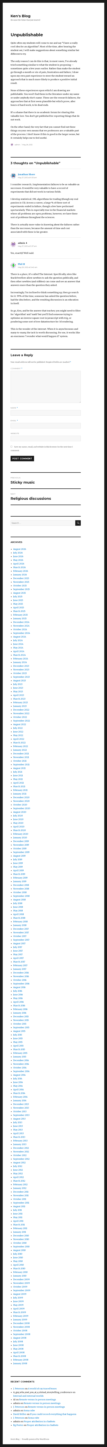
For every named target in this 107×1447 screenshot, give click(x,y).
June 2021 (18, 775)
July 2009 (18, 1297)
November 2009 (21, 1283)
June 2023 (18, 688)
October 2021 (19, 761)
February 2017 (20, 965)
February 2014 (20, 1097)
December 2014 (21, 1060)
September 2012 (21, 1159)
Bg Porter (18, 1425)
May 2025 (18, 604)
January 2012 (19, 1188)
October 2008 (20, 1330)
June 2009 (18, 1301)
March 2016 (19, 1005)
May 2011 (17, 1217)
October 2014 (19, 1067)
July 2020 (18, 815)
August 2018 (19, 899)
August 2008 (19, 1338)
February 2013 (20, 1140)
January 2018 (19, 925)
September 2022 (21, 720)
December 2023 (21, 666)
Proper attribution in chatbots (39, 1421)
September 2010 (21, 1246)
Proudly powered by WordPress (35, 1439)
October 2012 (19, 1155)
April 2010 (18, 1265)
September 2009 (21, 1290)
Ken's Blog (21, 16)
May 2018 (18, 910)
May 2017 (18, 954)
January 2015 (19, 1056)
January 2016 (19, 1013)
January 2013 (19, 1144)
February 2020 (20, 834)
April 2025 (18, 607)
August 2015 (19, 1031)
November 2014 (21, 1064)
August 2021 (19, 768)
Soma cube (29, 1410)
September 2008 (21, 1334)
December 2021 (21, 753)
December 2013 (21, 1104)
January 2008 (20, 1363)
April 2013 (18, 1133)
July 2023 (17, 684)
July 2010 (17, 1254)
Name (14, 408)
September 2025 (21, 589)
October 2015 (19, 1023)
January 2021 (19, 793)
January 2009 (20, 1319)
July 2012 (17, 1166)
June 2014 (18, 1082)
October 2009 (20, 1286)
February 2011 (20, 1228)
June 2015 (18, 1038)
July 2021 (17, 772)
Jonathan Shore (26, 174)
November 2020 (21, 801)
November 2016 (21, 976)
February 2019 (20, 877)
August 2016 (19, 987)
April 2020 (18, 826)
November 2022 (21, 713)
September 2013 (21, 1115)
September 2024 (21, 633)
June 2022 (18, 731)
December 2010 (21, 1235)
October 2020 (20, 804)
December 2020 (21, 797)
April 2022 (18, 739)
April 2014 (18, 1089)
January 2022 (20, 750)
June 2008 (18, 1345)
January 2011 (19, 1232)
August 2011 (19, 1206)
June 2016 (18, 994)
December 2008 (21, 1323)
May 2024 (18, 647)
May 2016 (18, 998)
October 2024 (20, 629)
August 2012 (19, 1162)
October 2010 (20, 1243)
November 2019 (21, 845)
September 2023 (21, 677)
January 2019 (19, 881)
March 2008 (19, 1356)
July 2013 (17, 1122)
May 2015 (18, 1042)
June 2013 (18, 1126)
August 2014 (19, 1075)
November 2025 (21, 582)
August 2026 (19, 549)
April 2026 (18, 563)
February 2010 (20, 1272)
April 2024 (18, 651)
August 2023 (19, 680)
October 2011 (19, 1199)
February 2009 (20, 1316)
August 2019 (19, 856)
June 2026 (18, 556)
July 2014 (17, 1078)
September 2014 (21, 1071)
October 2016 (19, 980)
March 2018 (19, 918)
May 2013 (18, 1129)
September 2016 (21, 983)
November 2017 (21, 932)
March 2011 (19, 1224)
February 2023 (20, 702)
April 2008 (19, 1352)
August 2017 (19, 943)
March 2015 (19, 1049)
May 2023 (18, 691)
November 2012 (21, 1151)
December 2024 (21, 622)
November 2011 (21, 1195)
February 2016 (20, 1009)
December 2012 (21, 1148)
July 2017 (17, 947)
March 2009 (19, 1312)
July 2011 (17, 1210)
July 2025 (17, 596)
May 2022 (18, 735)
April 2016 (18, 1002)
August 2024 (19, 636)
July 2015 (17, 1034)
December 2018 (21, 885)
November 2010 (21, 1239)
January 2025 (20, 618)
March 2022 (19, 742)
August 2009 (19, 1294)
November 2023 (21, 669)
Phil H (21, 264)
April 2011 (18, 1221)
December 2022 (21, 709)
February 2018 (20, 921)
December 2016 (21, 972)
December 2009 (21, 1279)
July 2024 (18, 640)
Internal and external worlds (28, 1396)
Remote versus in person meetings (37, 1399)
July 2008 (18, 1341)
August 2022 (19, 724)
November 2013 (21, 1107)
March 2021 (19, 786)
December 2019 (21, 841)
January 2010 (19, 1275)
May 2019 (18, 866)
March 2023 (19, 698)
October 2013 (19, 1111)
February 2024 (20, 658)
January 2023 (20, 706)
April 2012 (18, 1177)
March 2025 (19, 611)
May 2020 (18, 823)
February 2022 (20, 746)
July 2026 (18, 552)
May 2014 (18, 1086)
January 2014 (19, 1100)
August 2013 (19, 1118)
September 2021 (21, 764)
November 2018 (21, 888)
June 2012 (18, 1170)
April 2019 (18, 870)
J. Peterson (18, 1388)
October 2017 (19, 936)
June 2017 (18, 950)
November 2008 (21, 1327)
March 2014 (19, 1093)
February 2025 (20, 614)
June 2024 (18, 644)
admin (17, 145)
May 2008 (18, 1348)
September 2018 (21, 896)
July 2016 (17, 991)
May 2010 (18, 1261)
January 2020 (20, 837)
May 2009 (18, 1305)
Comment (16, 368)
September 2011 (21, 1202)
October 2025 (20, 585)
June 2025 (18, 600)
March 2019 (19, 874)
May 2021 (18, 779)
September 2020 (21, 808)
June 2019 (18, 863)
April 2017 (18, 958)
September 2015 (21, 1027)
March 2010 (19, 1268)
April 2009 (19, 1308)
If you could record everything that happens (53, 1414)
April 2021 (18, 782)
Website (15, 433)
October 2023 (20, 673)
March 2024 (19, 655)
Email (14, 421)
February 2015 (20, 1053)
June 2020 (18, 819)
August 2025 (19, 593)
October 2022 (20, 717)
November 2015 (21, 1020)
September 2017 (21, 939)
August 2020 (19, 812)
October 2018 (20, 892)
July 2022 (18, 728)
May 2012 (18, 1173)
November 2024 (21, 625)
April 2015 (18, 1045)
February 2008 (20, 1359)
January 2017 (19, 969)
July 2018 (17, 903)
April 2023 (18, 695)
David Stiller (19, 1414)
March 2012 (19, 1181)
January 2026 (20, 574)
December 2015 (21, 1016)
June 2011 (17, 1213)
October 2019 (19, 848)
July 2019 (17, 859)
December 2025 (21, 578)
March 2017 (19, 961)
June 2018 (18, 907)
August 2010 (19, 1250)
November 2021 (21, 757)
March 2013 (19, 1137)
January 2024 (20, 662)
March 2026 (19, 567)
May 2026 (18, 560)
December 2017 (21, 929)
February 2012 (20, 1184)
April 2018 (18, 914)
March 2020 (19, 830)
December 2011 (20, 1191)
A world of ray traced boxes (42, 1388)
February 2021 (20, 790)
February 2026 (20, 571)
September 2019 (21, 852)
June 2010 (18, 1257)
